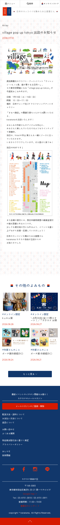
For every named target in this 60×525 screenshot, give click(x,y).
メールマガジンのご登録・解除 (30, 406)
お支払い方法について (12, 418)
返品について (8, 423)
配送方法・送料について (13, 414)
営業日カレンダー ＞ (30, 506)
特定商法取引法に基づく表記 (15, 440)
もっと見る (29, 374)
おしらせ (6, 451)
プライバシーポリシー (12, 444)
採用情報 (6, 455)
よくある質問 (8, 433)
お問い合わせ (8, 429)
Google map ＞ (30, 494)
